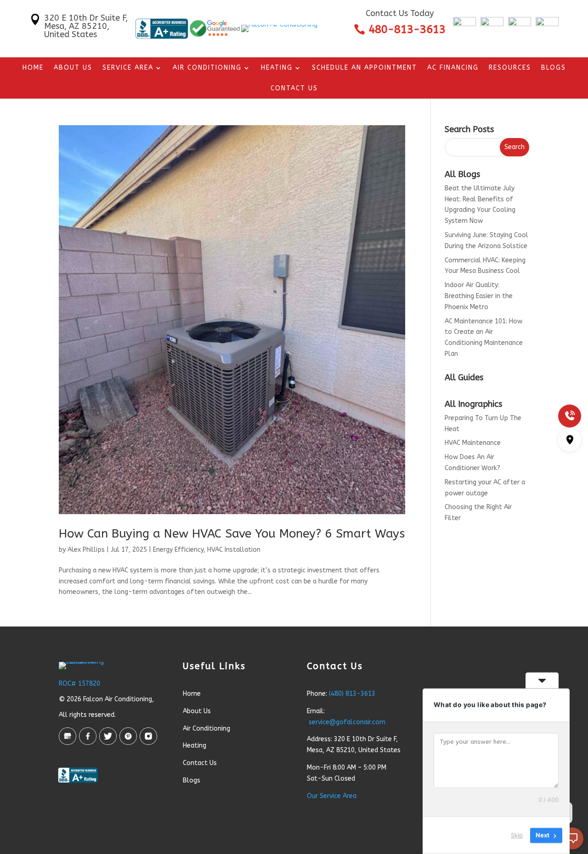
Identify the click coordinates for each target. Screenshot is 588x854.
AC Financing (453, 68)
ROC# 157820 (79, 684)
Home (33, 68)
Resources (510, 68)
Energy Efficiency (178, 550)
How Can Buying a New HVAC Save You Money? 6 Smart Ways (232, 534)
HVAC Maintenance (473, 443)
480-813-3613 (407, 29)
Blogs (553, 68)
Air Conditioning (207, 68)
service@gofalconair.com (347, 722)
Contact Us (294, 88)
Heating (277, 68)
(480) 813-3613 (352, 694)
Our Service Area (331, 796)
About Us (73, 68)
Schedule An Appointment (364, 68)
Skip (517, 835)
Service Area (127, 68)
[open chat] (572, 838)
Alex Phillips (86, 550)
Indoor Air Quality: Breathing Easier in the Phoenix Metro (479, 296)
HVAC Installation (233, 550)
